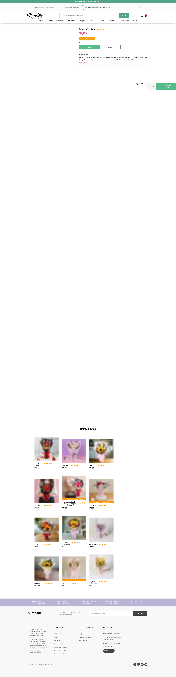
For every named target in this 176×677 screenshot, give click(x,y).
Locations (112, 21)
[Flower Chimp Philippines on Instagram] (142, 664)
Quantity (139, 84)
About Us (57, 634)
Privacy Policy (83, 640)
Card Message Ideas (61, 650)
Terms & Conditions (85, 637)
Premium (110, 47)
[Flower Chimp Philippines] (43, 15)
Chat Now (109, 651)
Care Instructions (60, 644)
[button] (100, 29)
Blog (56, 637)
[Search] (60, 15)
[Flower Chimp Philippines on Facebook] (134, 664)
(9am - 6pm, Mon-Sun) (97, 7)
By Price (101, 21)
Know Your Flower (60, 647)
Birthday (41, 21)
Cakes (51, 21)
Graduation (71, 21)
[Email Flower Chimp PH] (145, 664)
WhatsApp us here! (109, 644)
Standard (89, 47)
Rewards (135, 21)
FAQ (140, 7)
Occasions (59, 21)
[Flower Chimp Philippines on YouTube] (138, 664)
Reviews (57, 640)
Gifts (92, 21)
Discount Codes (59, 654)
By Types (82, 21)
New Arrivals (125, 21)
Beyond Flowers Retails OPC (43, 664)
